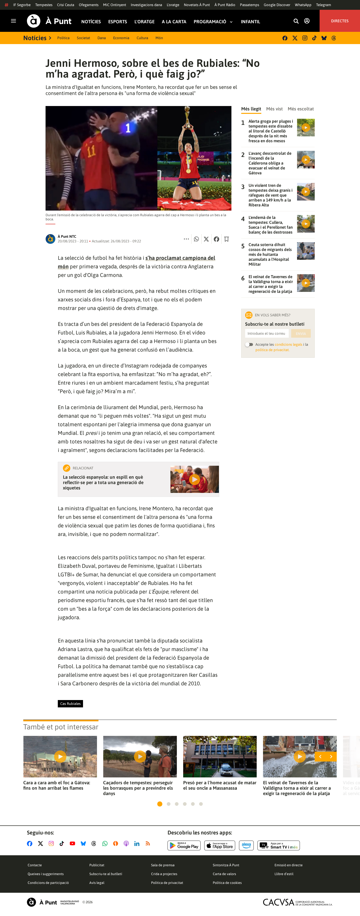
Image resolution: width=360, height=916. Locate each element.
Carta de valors (224, 874)
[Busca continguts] (296, 21)
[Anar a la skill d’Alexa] (246, 845)
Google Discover (277, 5)
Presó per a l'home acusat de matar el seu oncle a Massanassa (219, 785)
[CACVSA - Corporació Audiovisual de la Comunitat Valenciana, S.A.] (298, 902)
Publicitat (96, 865)
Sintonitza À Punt (226, 865)
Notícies (91, 21)
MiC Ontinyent (114, 5)
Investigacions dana (146, 5)
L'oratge (173, 5)
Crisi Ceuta (65, 5)
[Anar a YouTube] (73, 843)
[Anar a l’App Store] (219, 845)
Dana (101, 38)
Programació (210, 21)
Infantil (250, 21)
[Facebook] (285, 38)
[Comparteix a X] (206, 239)
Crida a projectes (164, 874)
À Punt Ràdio (225, 5)
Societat (83, 38)
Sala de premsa (163, 865)
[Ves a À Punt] (49, 21)
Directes (339, 21)
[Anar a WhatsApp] (105, 843)
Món (159, 38)
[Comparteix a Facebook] (216, 239)
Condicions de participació (48, 883)
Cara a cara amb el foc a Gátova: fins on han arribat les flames (56, 785)
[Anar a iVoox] (116, 843)
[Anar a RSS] (149, 843)
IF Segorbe (22, 5)
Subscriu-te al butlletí (105, 874)
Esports (117, 21)
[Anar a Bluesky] (84, 843)
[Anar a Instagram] (52, 843)
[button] (159, 804)
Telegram (323, 5)
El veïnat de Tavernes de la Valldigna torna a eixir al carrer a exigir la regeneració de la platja (297, 788)
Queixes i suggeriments (46, 874)
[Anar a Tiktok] (63, 843)
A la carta (174, 21)
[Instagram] (304, 38)
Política (63, 38)
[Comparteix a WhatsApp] (196, 239)
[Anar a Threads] (95, 843)
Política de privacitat (167, 883)
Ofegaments (88, 5)
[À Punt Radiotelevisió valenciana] (53, 902)
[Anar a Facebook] (30, 843)
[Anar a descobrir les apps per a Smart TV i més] (278, 845)
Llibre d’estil (284, 874)
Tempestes (43, 5)
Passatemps (249, 5)
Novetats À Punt (197, 5)
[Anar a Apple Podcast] (127, 843)
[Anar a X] (41, 843)
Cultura (142, 38)
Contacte (35, 865)
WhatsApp (303, 5)
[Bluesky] (324, 38)
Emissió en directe (289, 865)
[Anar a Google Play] (184, 845)
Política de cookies (227, 883)
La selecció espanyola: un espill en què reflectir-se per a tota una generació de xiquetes (103, 482)
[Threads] (334, 38)
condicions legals (288, 344)
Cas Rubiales (70, 704)
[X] (295, 38)
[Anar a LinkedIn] (137, 843)
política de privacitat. (272, 350)
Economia (121, 38)
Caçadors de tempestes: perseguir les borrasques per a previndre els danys (138, 788)
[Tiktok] (314, 38)
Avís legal (96, 883)
